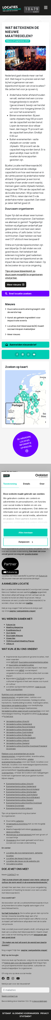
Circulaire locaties (14, 863)
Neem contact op (10, 996)
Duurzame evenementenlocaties (33, 662)
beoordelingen (39, 1001)
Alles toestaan (26, 532)
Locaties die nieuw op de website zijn (23, 861)
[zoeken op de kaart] (25, 397)
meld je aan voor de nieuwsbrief (18, 963)
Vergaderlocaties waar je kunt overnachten (21, 711)
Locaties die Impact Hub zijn (18, 858)
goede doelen (31, 554)
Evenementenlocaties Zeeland (20, 800)
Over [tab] (42, 483)
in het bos (8, 716)
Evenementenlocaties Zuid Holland (21, 794)
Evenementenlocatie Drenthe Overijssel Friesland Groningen (24, 804)
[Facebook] (17, 354)
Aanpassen (23, 542)
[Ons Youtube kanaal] (34, 354)
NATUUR (14, 662)
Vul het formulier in (10, 913)
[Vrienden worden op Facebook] (3, 978)
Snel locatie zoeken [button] (19, 293)
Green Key (10, 638)
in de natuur (42, 713)
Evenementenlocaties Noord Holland (22, 789)
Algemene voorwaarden (25, 1013)
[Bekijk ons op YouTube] (18, 978)
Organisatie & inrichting (17, 823)
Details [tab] (26, 483)
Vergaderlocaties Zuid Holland (19, 732)
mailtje (29, 603)
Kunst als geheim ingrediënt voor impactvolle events (24, 319)
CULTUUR (20, 678)
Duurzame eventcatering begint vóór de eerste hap (26, 310)
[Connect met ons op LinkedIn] (8, 978)
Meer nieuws (13, 334)
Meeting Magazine (14, 627)
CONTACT (11, 874)
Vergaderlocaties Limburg (17, 740)
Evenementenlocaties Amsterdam (21, 792)
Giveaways (11, 840)
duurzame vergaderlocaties (21, 665)
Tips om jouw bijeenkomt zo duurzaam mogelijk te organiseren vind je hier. (24, 274)
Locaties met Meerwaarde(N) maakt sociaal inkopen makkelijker (25, 327)
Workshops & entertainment (19, 834)
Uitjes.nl (10, 643)
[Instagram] (28, 354)
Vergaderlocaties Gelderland (19, 724)
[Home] (11, 8)
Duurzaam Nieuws (14, 635)
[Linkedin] (22, 354)
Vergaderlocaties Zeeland (17, 743)
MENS (21, 670)
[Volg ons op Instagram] (13, 978)
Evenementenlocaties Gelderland (21, 786)
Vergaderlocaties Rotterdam (18, 735)
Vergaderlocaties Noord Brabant (21, 737)
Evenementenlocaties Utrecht (19, 783)
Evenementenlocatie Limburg (19, 808)
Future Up (43, 575)
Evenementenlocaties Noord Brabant (23, 797)
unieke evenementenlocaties (18, 760)
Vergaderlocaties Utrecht (17, 721)
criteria (33, 592)
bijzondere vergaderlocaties (14, 705)
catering (19, 821)
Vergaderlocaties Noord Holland (20, 726)
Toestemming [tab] (10, 483)
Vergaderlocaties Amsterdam (19, 729)
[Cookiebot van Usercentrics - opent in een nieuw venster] (36, 476)
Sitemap (6, 1013)
